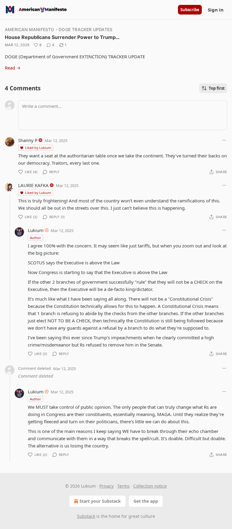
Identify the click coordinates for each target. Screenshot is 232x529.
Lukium (36, 230)
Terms (123, 486)
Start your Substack (100, 501)
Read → (13, 68)
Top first (217, 88)
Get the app (146, 501)
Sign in (216, 10)
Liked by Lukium (38, 147)
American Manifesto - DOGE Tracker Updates (58, 29)
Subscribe (189, 9)
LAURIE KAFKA (33, 185)
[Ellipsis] (224, 140)
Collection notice (150, 486)
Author (35, 237)
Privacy (106, 486)
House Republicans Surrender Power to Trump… (62, 37)
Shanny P (27, 140)
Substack (86, 516)
